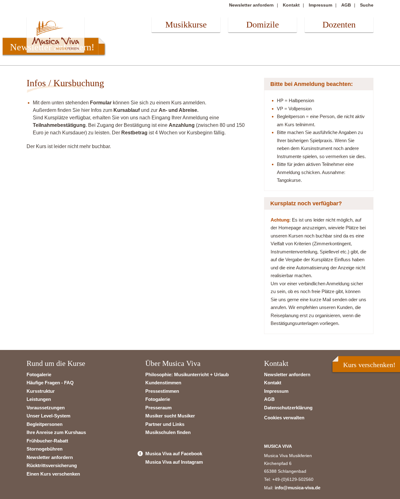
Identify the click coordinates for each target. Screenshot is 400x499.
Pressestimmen (162, 391)
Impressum (320, 4)
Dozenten (339, 24)
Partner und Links (164, 424)
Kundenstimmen (163, 382)
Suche (366, 4)
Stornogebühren (44, 449)
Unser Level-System (48, 415)
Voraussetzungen (46, 407)
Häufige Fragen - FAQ (50, 382)
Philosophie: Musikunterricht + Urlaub (187, 374)
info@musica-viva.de (297, 487)
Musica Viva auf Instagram (174, 462)
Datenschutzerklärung (288, 407)
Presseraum (158, 407)
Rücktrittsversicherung (52, 465)
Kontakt (291, 4)
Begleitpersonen (44, 424)
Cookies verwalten (284, 417)
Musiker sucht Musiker (170, 415)
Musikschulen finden (168, 432)
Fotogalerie (39, 374)
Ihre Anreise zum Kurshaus (56, 432)
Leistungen (39, 399)
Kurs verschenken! (369, 365)
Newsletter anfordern (251, 4)
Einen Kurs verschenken (53, 474)
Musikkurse (186, 24)
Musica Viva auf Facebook (173, 453)
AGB (346, 4)
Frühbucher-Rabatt (47, 440)
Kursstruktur (41, 391)
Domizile (262, 24)
